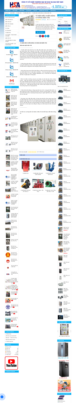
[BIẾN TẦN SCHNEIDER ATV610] (60, 290)
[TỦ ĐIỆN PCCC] (25, 166)
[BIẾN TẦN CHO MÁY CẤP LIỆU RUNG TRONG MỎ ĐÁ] (8, 104)
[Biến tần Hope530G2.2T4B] (60, 210)
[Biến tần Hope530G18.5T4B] (60, 170)
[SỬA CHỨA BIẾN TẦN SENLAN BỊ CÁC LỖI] (8, 294)
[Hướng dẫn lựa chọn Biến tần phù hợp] (8, 274)
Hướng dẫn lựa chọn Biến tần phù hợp (14, 273)
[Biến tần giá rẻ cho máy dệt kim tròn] (8, 138)
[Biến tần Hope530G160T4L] (60, 111)
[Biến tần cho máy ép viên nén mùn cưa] (8, 151)
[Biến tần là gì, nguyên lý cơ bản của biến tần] (8, 248)
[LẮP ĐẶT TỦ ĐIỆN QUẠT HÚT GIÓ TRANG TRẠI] (8, 183)
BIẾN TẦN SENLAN (9, 19)
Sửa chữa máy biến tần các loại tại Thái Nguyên (14, 253)
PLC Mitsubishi (8, 30)
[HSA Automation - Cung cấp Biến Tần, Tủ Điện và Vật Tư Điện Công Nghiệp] (38, 4)
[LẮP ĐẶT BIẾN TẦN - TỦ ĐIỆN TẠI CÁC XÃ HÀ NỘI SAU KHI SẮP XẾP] (8, 280)
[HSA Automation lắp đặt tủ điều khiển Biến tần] (8, 326)
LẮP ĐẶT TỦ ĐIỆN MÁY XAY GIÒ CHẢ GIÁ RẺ (14, 195)
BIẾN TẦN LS (7, 26)
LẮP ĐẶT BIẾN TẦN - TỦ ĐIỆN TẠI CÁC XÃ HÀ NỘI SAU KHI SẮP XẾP (14, 280)
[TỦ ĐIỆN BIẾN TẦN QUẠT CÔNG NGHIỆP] (38, 166)
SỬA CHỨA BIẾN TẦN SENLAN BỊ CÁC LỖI (14, 293)
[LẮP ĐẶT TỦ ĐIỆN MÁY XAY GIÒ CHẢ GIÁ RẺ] (8, 196)
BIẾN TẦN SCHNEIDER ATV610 (66, 289)
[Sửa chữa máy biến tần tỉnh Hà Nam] (8, 229)
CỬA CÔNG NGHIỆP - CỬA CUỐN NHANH (10, 44)
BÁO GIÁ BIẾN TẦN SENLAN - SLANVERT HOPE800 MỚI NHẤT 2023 (14, 177)
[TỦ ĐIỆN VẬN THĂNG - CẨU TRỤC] (38, 183)
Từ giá (59, 21)
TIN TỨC (35, 10)
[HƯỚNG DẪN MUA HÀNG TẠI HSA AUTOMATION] (60, 65)
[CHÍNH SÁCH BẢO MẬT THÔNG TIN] (60, 46)
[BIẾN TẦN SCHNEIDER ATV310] (60, 297)
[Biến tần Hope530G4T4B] (60, 203)
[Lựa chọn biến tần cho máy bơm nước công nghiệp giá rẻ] (8, 131)
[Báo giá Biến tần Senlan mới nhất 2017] (8, 313)
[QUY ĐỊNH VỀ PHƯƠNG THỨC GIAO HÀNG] (60, 52)
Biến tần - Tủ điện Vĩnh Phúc (11, 337)
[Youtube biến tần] (11, 363)
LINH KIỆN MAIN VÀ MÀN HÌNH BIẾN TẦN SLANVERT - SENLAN (67, 236)
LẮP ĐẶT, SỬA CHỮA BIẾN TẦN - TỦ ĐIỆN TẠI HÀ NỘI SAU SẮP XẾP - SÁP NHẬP (14, 287)
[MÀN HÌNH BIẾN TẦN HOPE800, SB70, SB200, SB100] (60, 250)
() (68, 10)
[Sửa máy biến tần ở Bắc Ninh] (8, 267)
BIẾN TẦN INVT (8, 21)
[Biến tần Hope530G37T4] (60, 151)
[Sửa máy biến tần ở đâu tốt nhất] (8, 300)
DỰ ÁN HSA (28, 10)
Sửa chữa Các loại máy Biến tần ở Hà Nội (14, 306)
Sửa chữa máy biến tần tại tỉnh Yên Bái (14, 234)
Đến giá (65, 21)
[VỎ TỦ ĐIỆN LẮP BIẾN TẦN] (64, 329)
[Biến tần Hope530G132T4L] (60, 117)
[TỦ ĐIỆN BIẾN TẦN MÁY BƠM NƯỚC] (50, 166)
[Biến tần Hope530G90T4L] (60, 124)
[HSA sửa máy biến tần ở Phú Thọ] (8, 241)
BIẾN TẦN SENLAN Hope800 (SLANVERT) (67, 309)
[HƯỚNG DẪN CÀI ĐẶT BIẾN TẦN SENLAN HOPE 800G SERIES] (8, 216)
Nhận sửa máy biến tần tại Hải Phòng (14, 221)
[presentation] (58, 331)
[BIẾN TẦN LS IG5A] (60, 284)
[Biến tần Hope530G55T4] (60, 137)
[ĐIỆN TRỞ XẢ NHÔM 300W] (60, 229)
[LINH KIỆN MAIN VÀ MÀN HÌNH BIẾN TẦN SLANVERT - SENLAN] (60, 236)
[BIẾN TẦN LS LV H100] (60, 277)
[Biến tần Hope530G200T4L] (60, 104)
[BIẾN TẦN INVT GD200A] (60, 271)
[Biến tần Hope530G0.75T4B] (60, 223)
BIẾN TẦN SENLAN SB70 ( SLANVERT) (67, 316)
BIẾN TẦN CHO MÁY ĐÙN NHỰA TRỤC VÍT (14, 90)
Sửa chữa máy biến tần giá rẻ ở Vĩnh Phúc (14, 260)
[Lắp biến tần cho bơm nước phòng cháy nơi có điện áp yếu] (8, 125)
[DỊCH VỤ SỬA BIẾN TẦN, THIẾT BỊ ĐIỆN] (64, 386)
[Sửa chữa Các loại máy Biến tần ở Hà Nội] (8, 307)
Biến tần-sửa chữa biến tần (11, 335)
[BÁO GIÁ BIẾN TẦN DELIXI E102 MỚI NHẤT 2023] (8, 170)
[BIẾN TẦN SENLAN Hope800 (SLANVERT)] (60, 310)
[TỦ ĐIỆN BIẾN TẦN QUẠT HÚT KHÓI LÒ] (25, 183)
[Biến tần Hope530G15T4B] (60, 177)
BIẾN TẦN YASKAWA (9, 23)
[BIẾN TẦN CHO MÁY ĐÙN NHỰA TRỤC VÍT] (8, 91)
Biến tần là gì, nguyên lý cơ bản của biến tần (14, 247)
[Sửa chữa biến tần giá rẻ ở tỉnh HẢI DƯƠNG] (8, 209)
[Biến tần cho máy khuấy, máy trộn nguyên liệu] (8, 144)
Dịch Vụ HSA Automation (10, 17)
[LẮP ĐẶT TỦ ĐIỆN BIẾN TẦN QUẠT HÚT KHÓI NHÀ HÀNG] (8, 164)
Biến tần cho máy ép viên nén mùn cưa (14, 149)
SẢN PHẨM (22, 10)
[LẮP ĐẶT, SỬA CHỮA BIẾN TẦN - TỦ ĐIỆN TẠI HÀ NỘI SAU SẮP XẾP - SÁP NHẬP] (8, 287)
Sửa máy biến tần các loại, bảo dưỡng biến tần (14, 318)
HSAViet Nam (8, 333)
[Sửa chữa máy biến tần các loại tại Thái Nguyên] (8, 254)
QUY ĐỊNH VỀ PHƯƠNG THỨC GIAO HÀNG (67, 51)
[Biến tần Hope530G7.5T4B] (60, 190)
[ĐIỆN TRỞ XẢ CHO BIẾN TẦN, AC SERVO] (60, 243)
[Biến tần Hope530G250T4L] (60, 98)
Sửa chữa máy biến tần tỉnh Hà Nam (14, 227)
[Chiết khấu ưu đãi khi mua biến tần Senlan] (63, 350)
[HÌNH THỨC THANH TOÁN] (60, 59)
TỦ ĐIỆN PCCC (26, 173)
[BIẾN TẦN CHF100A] (60, 257)
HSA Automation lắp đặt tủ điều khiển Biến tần (14, 325)
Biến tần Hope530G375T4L (63, 86)
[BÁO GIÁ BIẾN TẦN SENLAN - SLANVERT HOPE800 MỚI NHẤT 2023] (8, 177)
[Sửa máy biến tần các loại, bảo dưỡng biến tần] (8, 320)
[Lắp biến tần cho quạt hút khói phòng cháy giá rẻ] (8, 118)
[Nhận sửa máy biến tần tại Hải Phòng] (8, 222)
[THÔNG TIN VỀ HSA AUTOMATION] (60, 33)
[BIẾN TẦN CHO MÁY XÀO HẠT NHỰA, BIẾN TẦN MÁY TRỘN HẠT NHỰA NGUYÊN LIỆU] (8, 111)
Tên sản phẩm (60, 17)
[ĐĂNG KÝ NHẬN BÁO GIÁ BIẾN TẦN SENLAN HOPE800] (8, 203)
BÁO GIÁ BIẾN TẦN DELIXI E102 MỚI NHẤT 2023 (14, 169)
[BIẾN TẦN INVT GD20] (60, 264)
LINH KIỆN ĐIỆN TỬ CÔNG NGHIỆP (10, 41)
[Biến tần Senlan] (61, 398)
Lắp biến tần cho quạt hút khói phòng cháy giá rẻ (14, 117)
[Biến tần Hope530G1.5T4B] (60, 216)
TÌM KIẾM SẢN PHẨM (64, 25)
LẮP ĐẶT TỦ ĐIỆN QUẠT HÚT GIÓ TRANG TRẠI (14, 182)
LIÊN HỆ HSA (53, 10)
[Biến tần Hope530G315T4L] (60, 91)
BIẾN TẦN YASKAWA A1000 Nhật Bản (67, 303)
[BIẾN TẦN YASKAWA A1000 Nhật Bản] (60, 304)
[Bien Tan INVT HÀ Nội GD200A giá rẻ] (64, 369)
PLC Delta (7, 28)
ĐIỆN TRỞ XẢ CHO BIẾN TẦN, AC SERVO (67, 242)
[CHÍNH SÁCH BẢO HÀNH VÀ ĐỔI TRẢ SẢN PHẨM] (60, 39)
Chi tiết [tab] (21, 40)
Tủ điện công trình (9, 341)
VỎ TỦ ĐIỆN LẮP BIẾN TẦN (64, 336)
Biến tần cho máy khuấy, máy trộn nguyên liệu (14, 143)
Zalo (2, 396)
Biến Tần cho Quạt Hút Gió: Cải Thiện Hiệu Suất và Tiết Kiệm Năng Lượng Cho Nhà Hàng (14, 157)
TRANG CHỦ (7, 10)
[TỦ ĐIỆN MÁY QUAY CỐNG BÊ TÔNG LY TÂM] (50, 183)
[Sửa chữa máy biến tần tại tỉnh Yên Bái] (8, 235)
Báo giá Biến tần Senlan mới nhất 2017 (14, 312)
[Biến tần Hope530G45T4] (60, 144)
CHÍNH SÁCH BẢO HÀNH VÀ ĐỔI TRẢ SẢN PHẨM (67, 38)
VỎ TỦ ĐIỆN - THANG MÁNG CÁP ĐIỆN (11, 35)
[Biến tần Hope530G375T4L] (64, 78)
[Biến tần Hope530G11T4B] (60, 183)
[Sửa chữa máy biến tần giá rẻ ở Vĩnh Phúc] (8, 261)
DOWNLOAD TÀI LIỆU (43, 10)
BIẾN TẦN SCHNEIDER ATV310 (66, 296)
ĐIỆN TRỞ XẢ (8, 38)
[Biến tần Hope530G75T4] (60, 131)
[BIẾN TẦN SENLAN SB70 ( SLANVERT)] (60, 317)
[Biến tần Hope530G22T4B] (60, 164)
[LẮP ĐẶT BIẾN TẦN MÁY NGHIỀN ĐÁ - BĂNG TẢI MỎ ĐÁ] (8, 190)
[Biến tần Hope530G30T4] (60, 157)
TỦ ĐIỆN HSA (8, 32)
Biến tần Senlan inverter (10, 339)
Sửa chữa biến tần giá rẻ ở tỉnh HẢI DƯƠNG (14, 208)
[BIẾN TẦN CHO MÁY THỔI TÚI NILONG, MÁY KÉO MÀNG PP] (8, 98)
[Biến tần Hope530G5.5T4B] (60, 197)
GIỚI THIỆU (15, 10)
